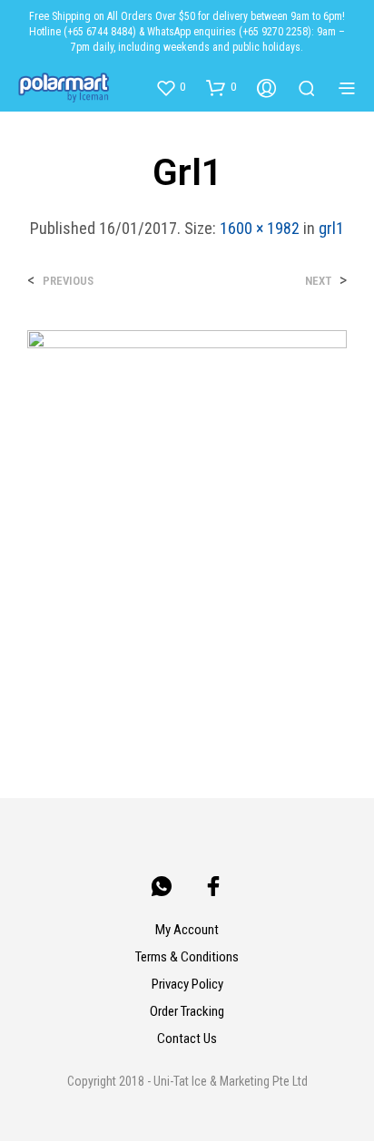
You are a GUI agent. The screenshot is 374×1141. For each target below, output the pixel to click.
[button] (170, 87)
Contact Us (187, 1038)
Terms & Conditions (187, 957)
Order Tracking (187, 1011)
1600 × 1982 (260, 228)
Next (318, 281)
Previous (68, 281)
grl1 (331, 228)
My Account (187, 930)
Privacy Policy (187, 984)
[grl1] (187, 526)
